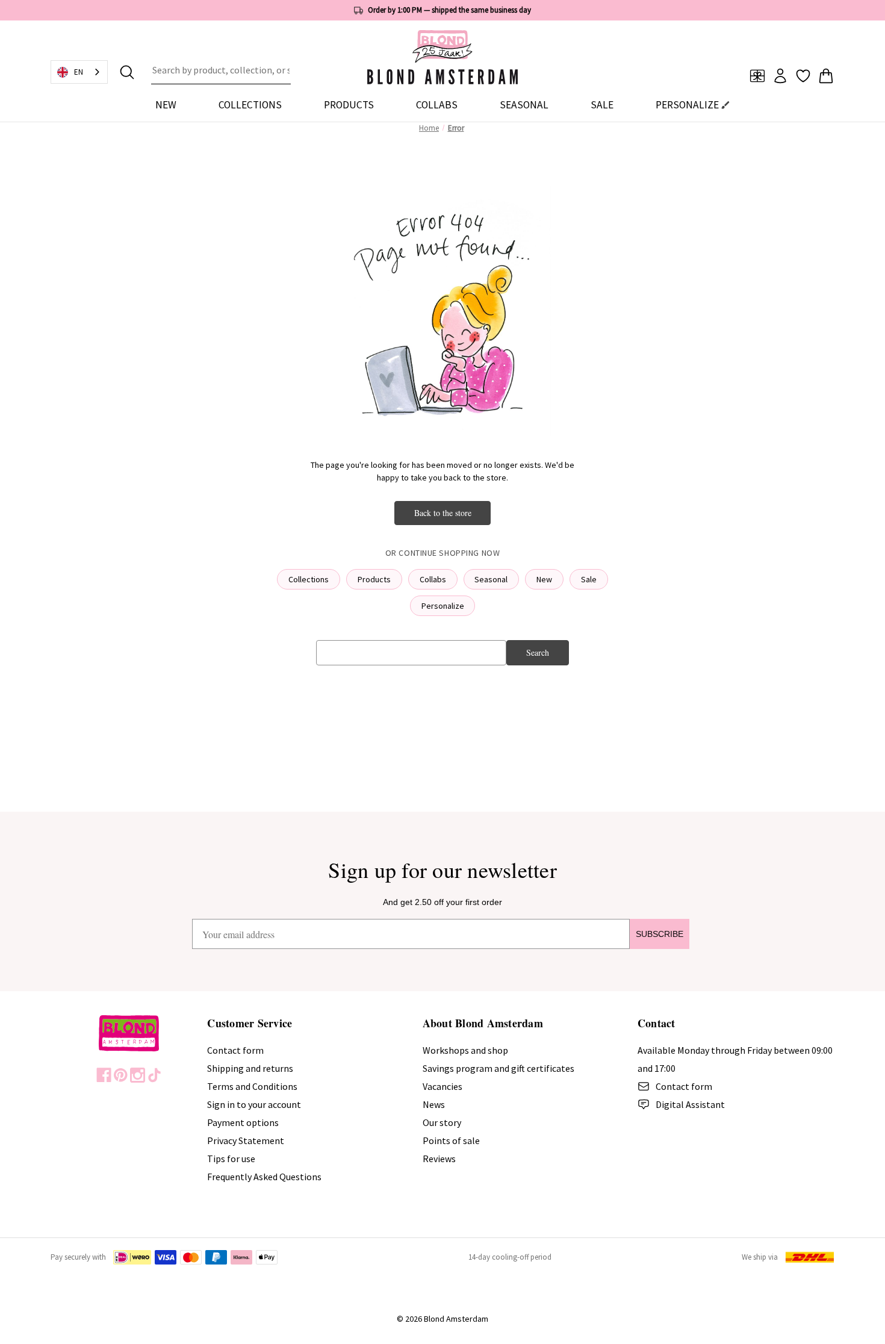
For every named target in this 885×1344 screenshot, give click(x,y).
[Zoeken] (127, 72)
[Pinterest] (120, 1075)
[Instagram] (137, 1075)
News (434, 1104)
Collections (308, 579)
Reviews (439, 1159)
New (165, 104)
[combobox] (221, 72)
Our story (442, 1122)
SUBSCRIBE (659, 934)
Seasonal (491, 579)
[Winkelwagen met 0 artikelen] (826, 75)
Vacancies (442, 1086)
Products (374, 579)
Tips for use (231, 1159)
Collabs (433, 579)
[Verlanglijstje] (803, 75)
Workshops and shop (465, 1050)
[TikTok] (154, 1075)
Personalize (442, 605)
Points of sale (451, 1140)
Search (537, 652)
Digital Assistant (690, 1104)
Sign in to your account (254, 1104)
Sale (589, 579)
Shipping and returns (250, 1068)
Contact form (235, 1050)
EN (78, 72)
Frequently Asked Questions (264, 1177)
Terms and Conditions (252, 1086)
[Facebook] (103, 1075)
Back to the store (442, 512)
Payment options (243, 1122)
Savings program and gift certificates (498, 1068)
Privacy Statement (245, 1140)
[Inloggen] (780, 75)
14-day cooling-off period (509, 1257)
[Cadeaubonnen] (757, 75)
